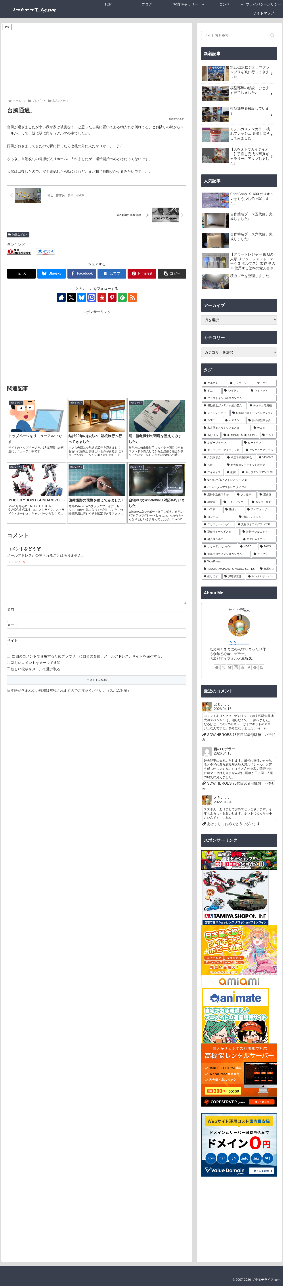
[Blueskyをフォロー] (81, 297)
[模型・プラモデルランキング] (19, 251)
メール (12, 625)
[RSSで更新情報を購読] (132, 297)
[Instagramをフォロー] (91, 297)
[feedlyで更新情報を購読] (122, 297)
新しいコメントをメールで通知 (35, 663)
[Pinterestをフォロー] (112, 297)
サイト (12, 640)
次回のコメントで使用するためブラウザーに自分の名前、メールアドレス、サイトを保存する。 (88, 656)
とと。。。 (239, 642)
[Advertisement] (96, 65)
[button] (172, 274)
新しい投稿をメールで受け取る (35, 669)
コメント (16, 562)
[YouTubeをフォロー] (102, 297)
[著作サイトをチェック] (61, 297)
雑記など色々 (20, 234)
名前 (10, 609)
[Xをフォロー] (71, 297)
